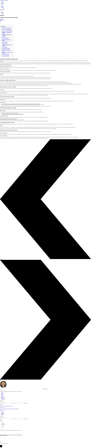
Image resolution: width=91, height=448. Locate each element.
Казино (2, 398)
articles (2, 392)
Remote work (2, 396)
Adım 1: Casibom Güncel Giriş (6, 29)
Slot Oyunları (4, 36)
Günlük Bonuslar (4, 43)
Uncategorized (1, 19)
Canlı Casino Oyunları (5, 38)
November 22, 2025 (2, 407)
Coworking (2, 393)
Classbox (3, 443)
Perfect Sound (2, 426)
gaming (2, 394)
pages (2, 395)
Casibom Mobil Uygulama (6, 48)
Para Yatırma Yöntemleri (5, 54)
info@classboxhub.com (3, 435)
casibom (1, 60)
